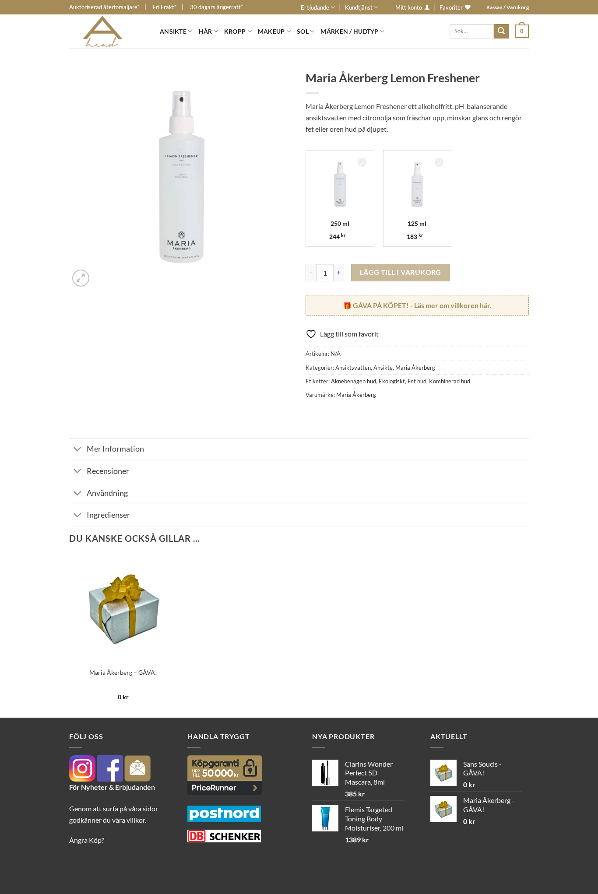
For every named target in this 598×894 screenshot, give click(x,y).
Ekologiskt (392, 381)
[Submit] (501, 31)
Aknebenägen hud (353, 381)
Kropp (235, 31)
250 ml (340, 223)
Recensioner (108, 471)
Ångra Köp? (86, 840)
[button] (522, 31)
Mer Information (115, 448)
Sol (303, 31)
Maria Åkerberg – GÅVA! (123, 672)
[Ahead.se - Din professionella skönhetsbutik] (108, 31)
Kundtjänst (359, 7)
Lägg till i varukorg (400, 272)
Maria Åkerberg (415, 367)
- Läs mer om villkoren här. (422, 305)
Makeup (271, 31)
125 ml (417, 223)
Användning (107, 493)
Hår (205, 31)
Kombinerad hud (449, 381)
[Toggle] (77, 450)
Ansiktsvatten (353, 367)
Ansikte (173, 31)
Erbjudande (315, 7)
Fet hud (417, 381)
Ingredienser (108, 514)
